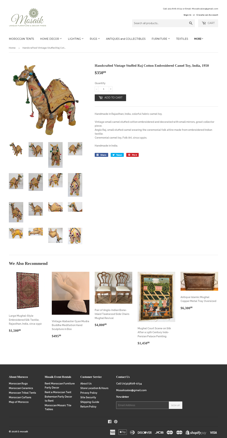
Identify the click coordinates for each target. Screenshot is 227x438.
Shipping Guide (89, 402)
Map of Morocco (19, 402)
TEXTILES (182, 38)
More (197, 38)
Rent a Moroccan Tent (58, 392)
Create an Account (207, 15)
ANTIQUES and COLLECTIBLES (126, 38)
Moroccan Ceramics (21, 388)
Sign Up (175, 405)
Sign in (187, 15)
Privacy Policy (88, 392)
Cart (211, 23)
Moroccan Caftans (20, 397)
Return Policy (88, 406)
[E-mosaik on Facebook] (110, 422)
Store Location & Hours (94, 388)
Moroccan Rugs (18, 383)
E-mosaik (23, 431)
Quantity (100, 83)
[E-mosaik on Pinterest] (116, 422)
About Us (86, 383)
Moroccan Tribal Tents (22, 392)
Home (12, 47)
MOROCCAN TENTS (21, 38)
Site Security (88, 397)
